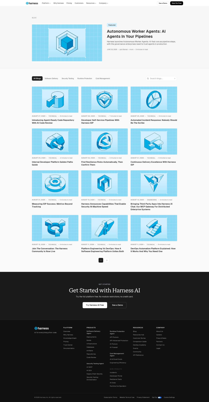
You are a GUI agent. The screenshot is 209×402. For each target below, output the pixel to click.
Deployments (91, 337)
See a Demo (163, 3)
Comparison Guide (139, 341)
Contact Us (160, 345)
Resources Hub (138, 335)
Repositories (91, 354)
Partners (159, 341)
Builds (89, 340)
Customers (79, 3)
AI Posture (113, 344)
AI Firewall (114, 347)
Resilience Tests (116, 379)
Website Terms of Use (127, 397)
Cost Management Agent (117, 355)
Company (102, 3)
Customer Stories (139, 338)
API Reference (138, 355)
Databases (90, 347)
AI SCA (89, 370)
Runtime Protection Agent (117, 332)
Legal (158, 348)
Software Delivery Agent (93, 332)
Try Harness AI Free (95, 305)
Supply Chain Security (94, 374)
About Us (159, 331)
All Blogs (37, 78)
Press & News (161, 338)
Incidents (113, 372)
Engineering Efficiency (118, 363)
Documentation (69, 348)
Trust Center (68, 345)
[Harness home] (33, 3)
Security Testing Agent (95, 363)
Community (137, 352)
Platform (45, 3)
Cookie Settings (169, 397)
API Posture (114, 337)
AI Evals (113, 383)
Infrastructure (92, 344)
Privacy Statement (143, 397)
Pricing (69, 3)
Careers (159, 335)
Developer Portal (116, 376)
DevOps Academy (139, 345)
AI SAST (90, 367)
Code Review (91, 357)
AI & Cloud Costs (116, 359)
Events (135, 348)
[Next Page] (106, 260)
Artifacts (90, 351)
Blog (135, 331)
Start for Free (176, 3)
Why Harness (58, 3)
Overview (66, 331)
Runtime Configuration (118, 386)
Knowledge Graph (70, 338)
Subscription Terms (110, 397)
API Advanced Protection (119, 340)
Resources (90, 3)
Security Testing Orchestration (92, 378)
